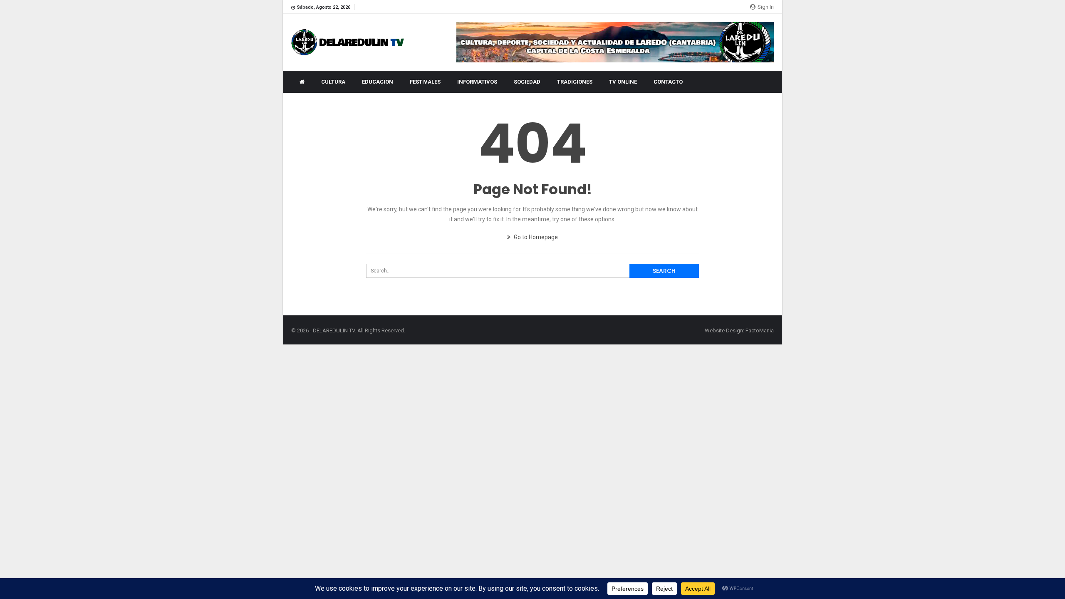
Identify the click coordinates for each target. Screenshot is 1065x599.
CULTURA (333, 82)
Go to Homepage (535, 237)
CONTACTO (668, 82)
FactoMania (760, 330)
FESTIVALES (425, 82)
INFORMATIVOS (477, 82)
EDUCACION (377, 82)
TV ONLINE (623, 82)
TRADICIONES (574, 82)
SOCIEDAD (527, 82)
